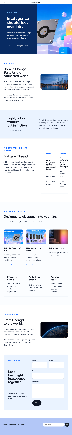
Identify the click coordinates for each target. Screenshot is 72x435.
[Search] (4, 2)
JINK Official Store (9, 432)
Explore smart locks (30, 264)
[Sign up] (67, 425)
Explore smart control (8, 264)
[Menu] (1, 2)
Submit (36, 402)
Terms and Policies (36, 433)
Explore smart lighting (53, 260)
